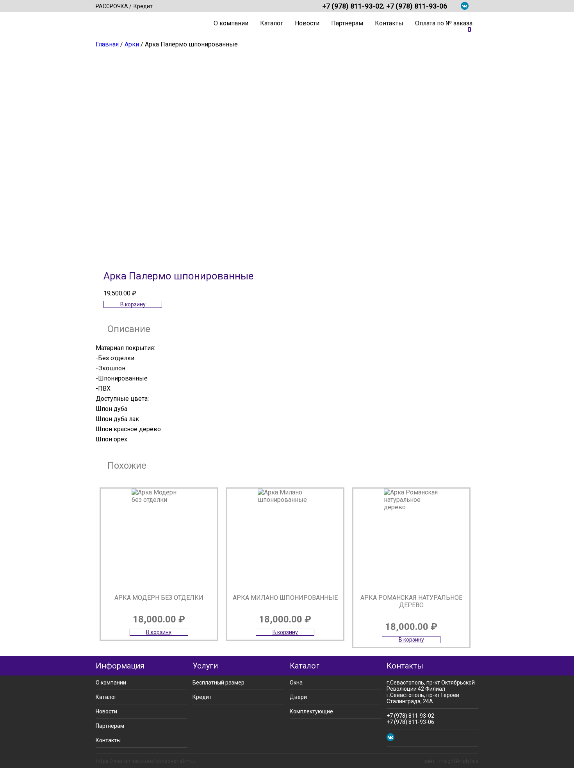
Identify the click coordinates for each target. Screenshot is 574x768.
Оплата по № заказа (443, 23)
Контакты (389, 23)
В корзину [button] (133, 304)
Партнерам (347, 23)
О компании (231, 23)
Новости (307, 23)
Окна (296, 682)
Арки (132, 44)
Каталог (271, 23)
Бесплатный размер (218, 682)
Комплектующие (311, 711)
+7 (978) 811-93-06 (416, 6)
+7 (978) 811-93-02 (352, 6)
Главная (199, 23)
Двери (298, 697)
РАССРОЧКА (112, 6)
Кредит (143, 6)
